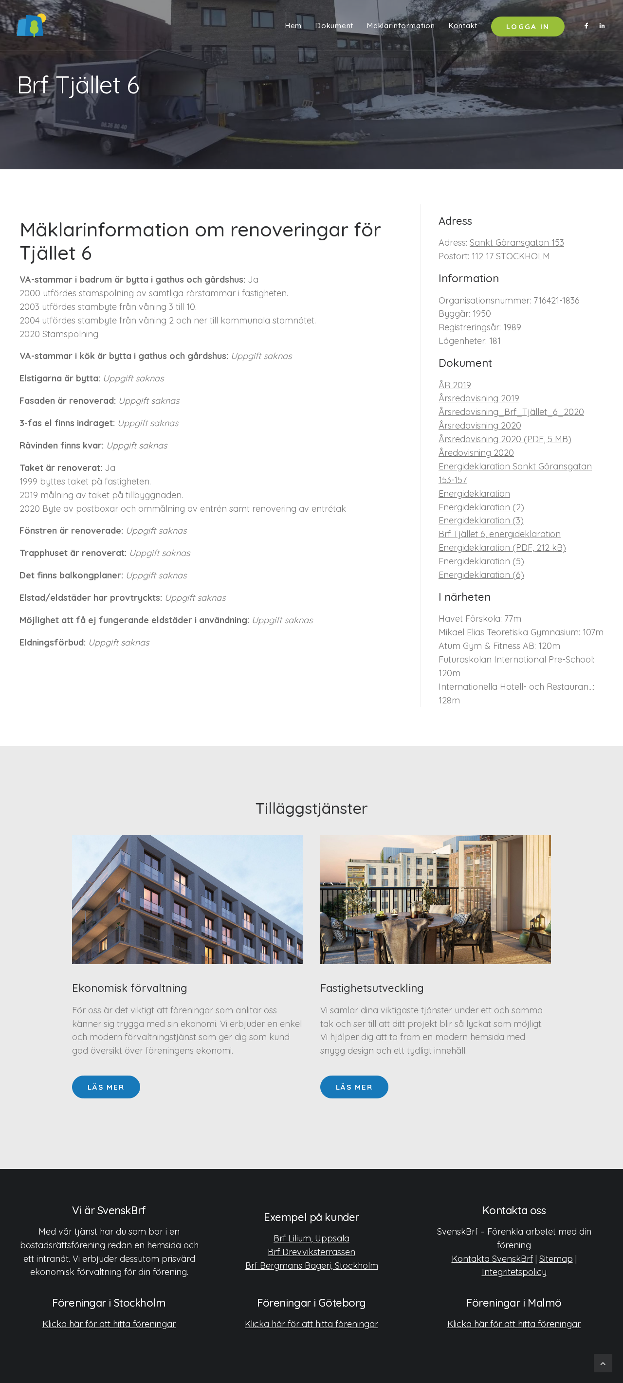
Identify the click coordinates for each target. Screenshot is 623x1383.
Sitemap (556, 1258)
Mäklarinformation (401, 25)
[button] (588, 25)
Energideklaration (474, 493)
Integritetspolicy (514, 1271)
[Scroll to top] (603, 1362)
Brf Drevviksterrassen (311, 1251)
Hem (293, 25)
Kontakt (463, 25)
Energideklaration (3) (481, 520)
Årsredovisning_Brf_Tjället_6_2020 (511, 411)
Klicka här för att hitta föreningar (109, 1323)
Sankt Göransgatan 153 (517, 242)
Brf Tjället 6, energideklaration (500, 533)
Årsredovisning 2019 (479, 398)
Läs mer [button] (106, 1087)
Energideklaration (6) (481, 574)
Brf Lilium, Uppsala (311, 1238)
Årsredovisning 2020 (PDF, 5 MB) (505, 439)
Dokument (334, 25)
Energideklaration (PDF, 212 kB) (502, 547)
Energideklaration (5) (481, 561)
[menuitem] (293, 25)
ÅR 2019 (455, 385)
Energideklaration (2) (481, 507)
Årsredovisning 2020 (480, 425)
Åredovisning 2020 (476, 452)
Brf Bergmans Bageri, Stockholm (311, 1265)
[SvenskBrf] (31, 25)
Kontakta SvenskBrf (492, 1258)
